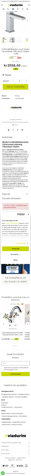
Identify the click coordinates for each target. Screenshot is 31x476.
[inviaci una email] (3, 9)
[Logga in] (18, 9)
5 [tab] (19, 347)
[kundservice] (8, 9)
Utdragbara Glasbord (8, 397)
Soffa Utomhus (6, 424)
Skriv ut (16, 125)
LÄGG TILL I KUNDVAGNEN (15, 87)
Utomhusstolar (23, 416)
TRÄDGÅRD (5, 419)
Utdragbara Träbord (23, 394)
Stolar (3, 410)
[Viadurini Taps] (15, 108)
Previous (3, 21)
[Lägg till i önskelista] (15, 325)
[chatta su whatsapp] (3, 473)
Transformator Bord (6, 407)
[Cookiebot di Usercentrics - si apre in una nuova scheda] (18, 214)
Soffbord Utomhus (16, 424)
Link (16, 369)
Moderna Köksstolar (17, 413)
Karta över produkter (10, 458)
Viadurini (5, 446)
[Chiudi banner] (28, 214)
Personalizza (14, 254)
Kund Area (5, 450)
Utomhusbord (18, 407)
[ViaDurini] (15, 5)
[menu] (29, 5)
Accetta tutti (15, 248)
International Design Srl (11, 443)
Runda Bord (4, 403)
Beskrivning (7, 137)
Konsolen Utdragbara (21, 397)
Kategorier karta (21, 458)
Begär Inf (6, 194)
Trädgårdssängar (6, 422)
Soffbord (3, 405)
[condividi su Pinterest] (22, 130)
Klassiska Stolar (5, 413)
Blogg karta (11, 459)
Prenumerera (16, 374)
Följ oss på (5, 453)
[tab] (15, 137)
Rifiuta (15, 260)
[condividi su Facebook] (18, 130)
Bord (3, 400)
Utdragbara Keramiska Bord (9, 394)
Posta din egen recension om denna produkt (16, 122)
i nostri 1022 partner (12, 223)
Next (27, 21)
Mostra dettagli (21, 243)
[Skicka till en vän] (8, 130)
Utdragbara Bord (7, 391)
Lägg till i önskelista (16, 119)
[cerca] (2, 5)
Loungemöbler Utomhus (19, 422)
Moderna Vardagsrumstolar (10, 416)
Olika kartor (19, 459)
